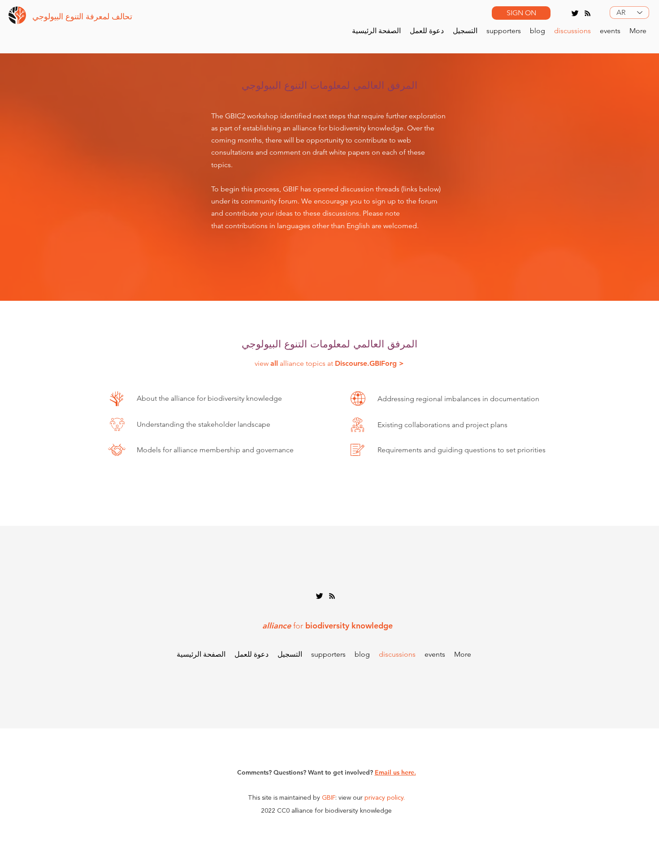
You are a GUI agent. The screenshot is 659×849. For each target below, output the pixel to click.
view (262, 363)
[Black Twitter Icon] (575, 13)
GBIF (328, 798)
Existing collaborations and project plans (442, 424)
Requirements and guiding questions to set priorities (461, 450)
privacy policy (383, 798)
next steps (329, 116)
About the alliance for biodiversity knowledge (209, 398)
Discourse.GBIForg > (369, 363)
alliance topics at (306, 363)
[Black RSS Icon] (587, 13)
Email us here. (395, 772)
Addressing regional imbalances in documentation (458, 398)
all (274, 363)
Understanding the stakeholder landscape (203, 424)
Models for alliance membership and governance (215, 450)
